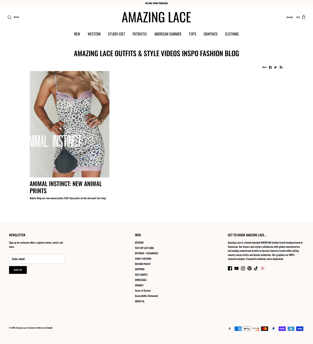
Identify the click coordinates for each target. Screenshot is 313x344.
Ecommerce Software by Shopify (40, 327)
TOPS (192, 34)
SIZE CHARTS (141, 274)
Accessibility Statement (146, 296)
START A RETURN (143, 258)
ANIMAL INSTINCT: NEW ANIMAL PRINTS (66, 187)
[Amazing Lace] (156, 17)
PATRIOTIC (140, 34)
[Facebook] (230, 268)
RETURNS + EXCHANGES (146, 253)
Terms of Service (143, 290)
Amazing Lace (21, 327)
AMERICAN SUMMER (167, 34)
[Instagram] (243, 268)
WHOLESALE (141, 280)
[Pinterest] (249, 268)
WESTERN (94, 34)
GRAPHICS (211, 34)
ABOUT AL (140, 301)
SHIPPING (140, 269)
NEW (77, 34)
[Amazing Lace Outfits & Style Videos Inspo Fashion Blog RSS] (281, 67)
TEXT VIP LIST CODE (144, 248)
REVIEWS (139, 242)
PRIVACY (139, 285)
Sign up (18, 269)
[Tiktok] (256, 268)
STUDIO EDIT (116, 34)
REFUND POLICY (143, 264)
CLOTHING (232, 34)
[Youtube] (236, 268)
